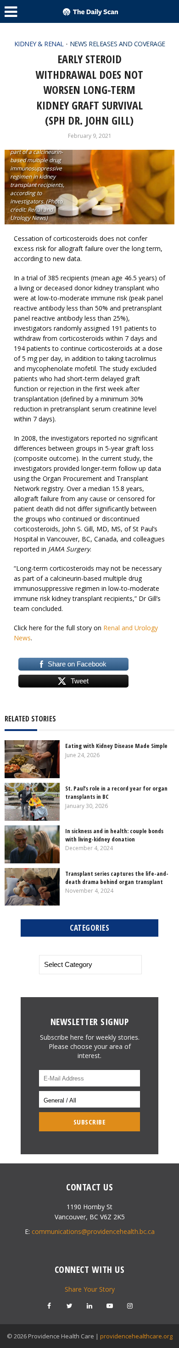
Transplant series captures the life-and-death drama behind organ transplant (116, 877)
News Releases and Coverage (117, 43)
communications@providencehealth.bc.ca (93, 1231)
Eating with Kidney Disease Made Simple (116, 746)
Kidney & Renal (39, 43)
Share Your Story (90, 1289)
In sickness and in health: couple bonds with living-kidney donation (114, 835)
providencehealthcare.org (136, 1336)
